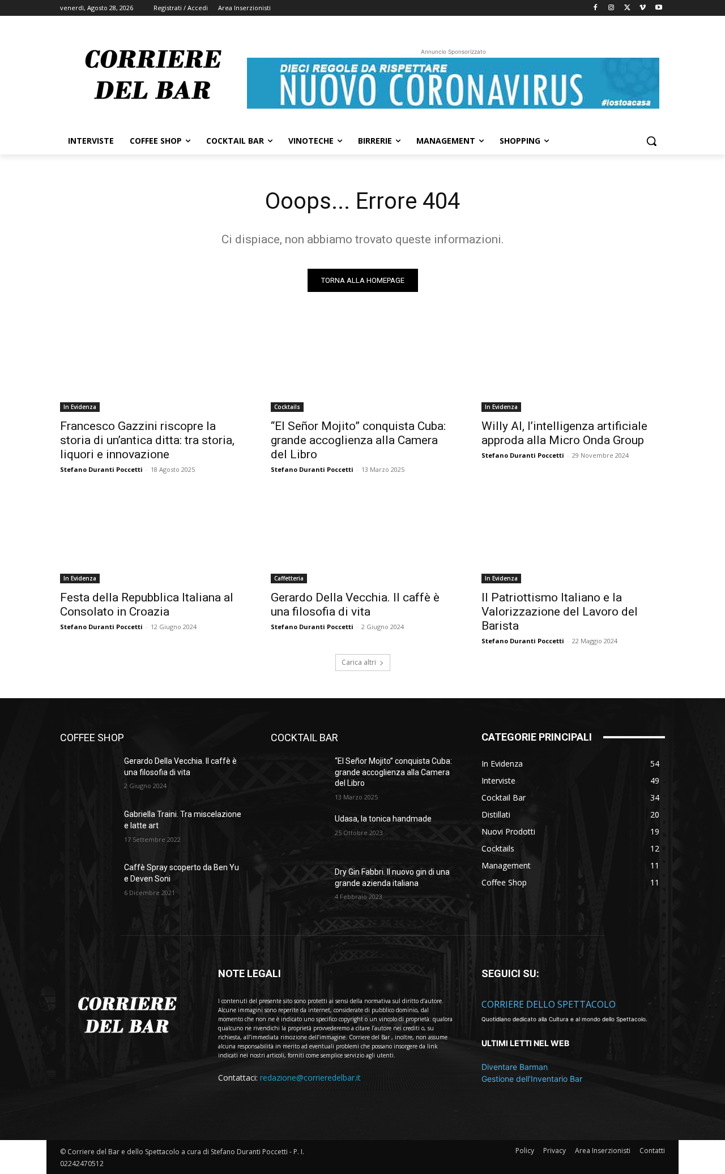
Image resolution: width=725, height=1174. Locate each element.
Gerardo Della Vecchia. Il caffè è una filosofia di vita (355, 604)
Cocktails (287, 407)
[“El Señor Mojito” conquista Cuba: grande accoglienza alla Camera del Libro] (362, 366)
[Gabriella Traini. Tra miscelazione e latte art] (87, 828)
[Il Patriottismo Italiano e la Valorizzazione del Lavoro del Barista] (573, 537)
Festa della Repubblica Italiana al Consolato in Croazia (146, 604)
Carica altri (359, 662)
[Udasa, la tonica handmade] (298, 833)
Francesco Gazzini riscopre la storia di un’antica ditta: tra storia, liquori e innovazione (147, 440)
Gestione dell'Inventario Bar (531, 1078)
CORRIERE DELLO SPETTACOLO (548, 1004)
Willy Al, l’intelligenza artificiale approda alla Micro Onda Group (564, 433)
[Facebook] (595, 8)
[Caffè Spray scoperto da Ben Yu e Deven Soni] (87, 881)
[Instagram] (611, 8)
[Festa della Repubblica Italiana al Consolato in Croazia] (152, 537)
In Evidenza (79, 407)
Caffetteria (289, 578)
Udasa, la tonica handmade (383, 818)
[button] (651, 140)
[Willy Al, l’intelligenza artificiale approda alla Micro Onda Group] (573, 366)
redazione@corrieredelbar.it (310, 1077)
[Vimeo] (642, 8)
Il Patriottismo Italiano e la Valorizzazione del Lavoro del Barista (559, 612)
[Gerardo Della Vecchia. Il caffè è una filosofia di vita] (362, 537)
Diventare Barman (514, 1067)
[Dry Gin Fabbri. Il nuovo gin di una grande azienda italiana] (298, 886)
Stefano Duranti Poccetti (101, 469)
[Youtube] (658, 8)
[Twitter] (627, 8)
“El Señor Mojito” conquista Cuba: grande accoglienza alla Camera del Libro (358, 440)
